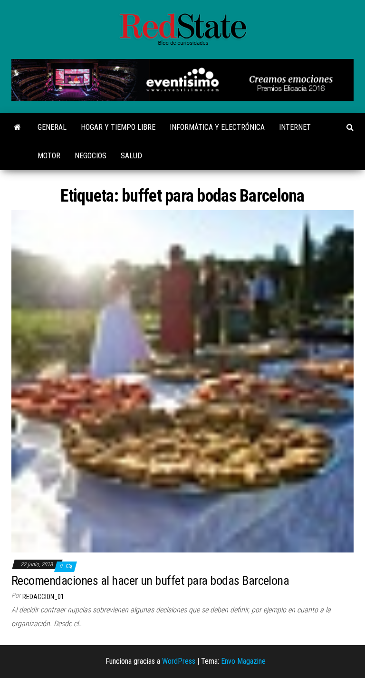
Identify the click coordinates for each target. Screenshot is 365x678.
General (52, 127)
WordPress (178, 661)
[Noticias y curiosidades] (17, 127)
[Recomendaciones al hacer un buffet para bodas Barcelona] (182, 381)
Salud (131, 155)
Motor (49, 155)
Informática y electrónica (217, 127)
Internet (295, 127)
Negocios (90, 155)
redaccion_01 (43, 597)
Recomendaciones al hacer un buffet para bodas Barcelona (150, 580)
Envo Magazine (243, 661)
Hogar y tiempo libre (118, 127)
